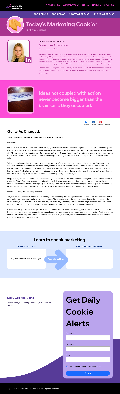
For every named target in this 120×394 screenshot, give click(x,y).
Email (68, 355)
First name (70, 333)
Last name (70, 344)
